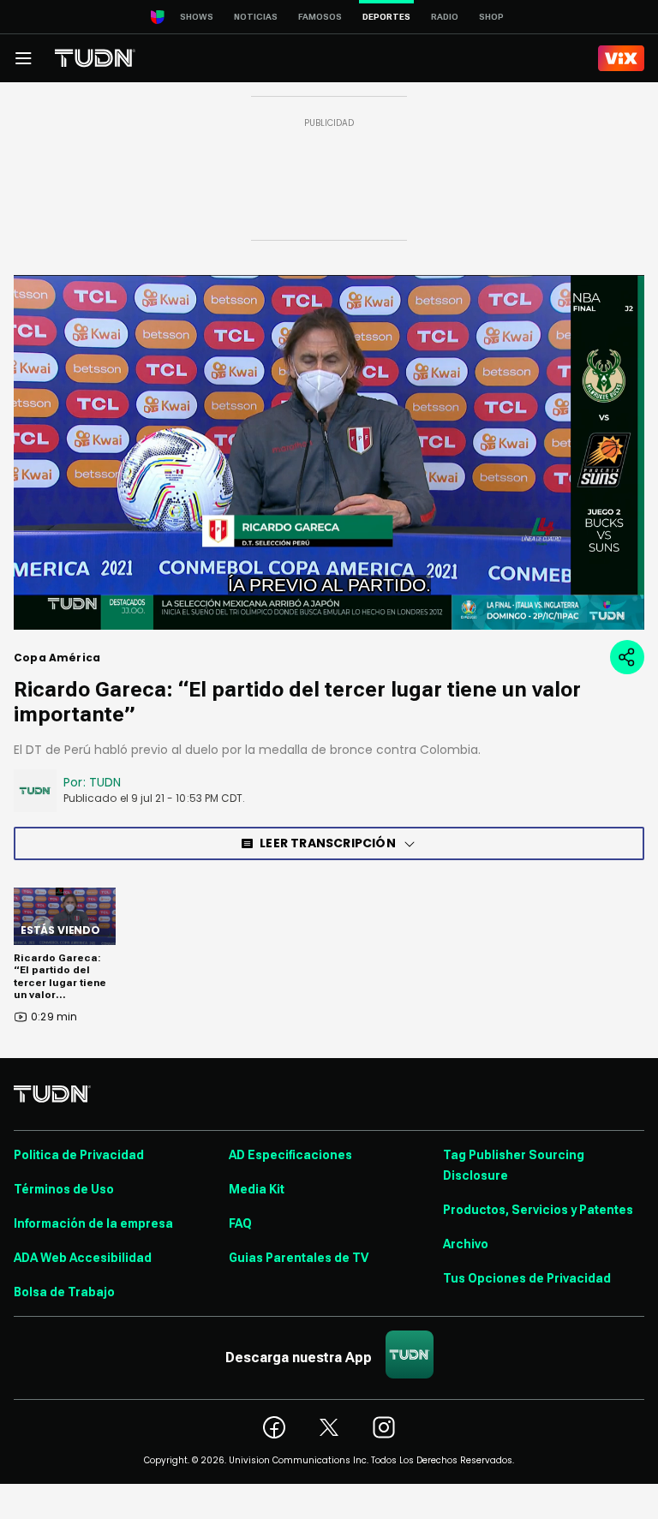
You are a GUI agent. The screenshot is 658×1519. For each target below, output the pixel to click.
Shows (196, 16)
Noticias (256, 16)
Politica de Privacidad (79, 1155)
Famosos (320, 16)
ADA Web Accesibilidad (83, 1258)
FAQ (240, 1223)
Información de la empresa (93, 1223)
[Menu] (23, 58)
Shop (491, 16)
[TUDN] (95, 58)
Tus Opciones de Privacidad (527, 1278)
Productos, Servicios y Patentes (538, 1210)
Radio (444, 16)
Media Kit (256, 1189)
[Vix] (621, 58)
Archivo (465, 1244)
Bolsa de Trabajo (64, 1292)
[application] (329, 452)
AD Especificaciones (290, 1155)
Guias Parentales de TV (298, 1258)
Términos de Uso (64, 1189)
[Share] (627, 657)
